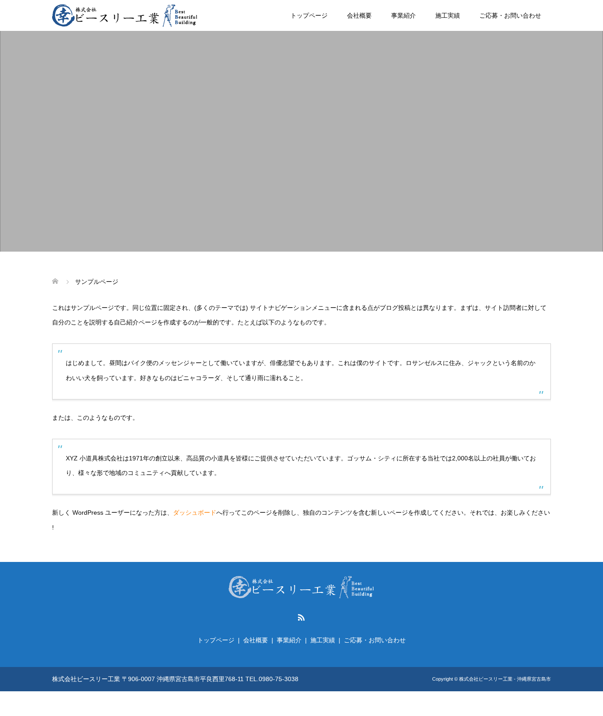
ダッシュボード (194, 512)
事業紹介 (403, 15)
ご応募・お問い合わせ (510, 15)
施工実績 (447, 15)
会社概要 (359, 15)
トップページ (309, 15)
